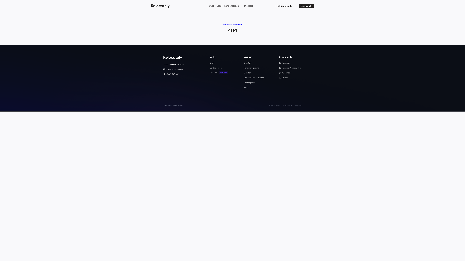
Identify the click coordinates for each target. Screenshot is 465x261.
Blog (246, 88)
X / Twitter (286, 73)
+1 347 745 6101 (172, 74)
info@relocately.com (174, 69)
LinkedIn (285, 78)
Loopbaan (214, 72)
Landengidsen (249, 83)
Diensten (247, 63)
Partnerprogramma (251, 68)
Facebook (286, 63)
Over (212, 63)
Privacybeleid (274, 105)
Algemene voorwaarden (292, 105)
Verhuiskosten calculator (254, 78)
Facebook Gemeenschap (292, 68)
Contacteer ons (216, 68)
